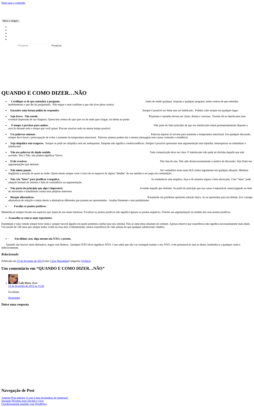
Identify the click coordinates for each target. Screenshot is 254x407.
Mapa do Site (15, 39)
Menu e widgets (10, 21)
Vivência (13, 69)
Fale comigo (15, 36)
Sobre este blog (16, 33)
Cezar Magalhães (10, 8)
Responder (14, 297)
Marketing (14, 63)
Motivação (14, 66)
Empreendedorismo (19, 60)
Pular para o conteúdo (13, 2)
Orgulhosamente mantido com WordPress (24, 404)
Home (11, 26)
